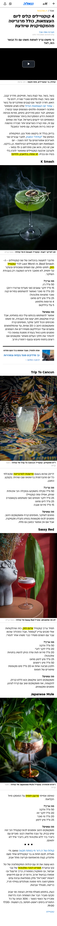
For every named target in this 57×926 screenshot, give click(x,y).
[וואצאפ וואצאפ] (10, 3)
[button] (45, 3)
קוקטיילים (50, 912)
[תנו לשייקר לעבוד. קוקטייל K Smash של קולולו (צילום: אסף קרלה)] (28, 210)
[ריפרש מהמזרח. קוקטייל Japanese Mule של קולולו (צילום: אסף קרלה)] (28, 744)
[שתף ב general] (5, 3)
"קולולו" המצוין (34, 137)
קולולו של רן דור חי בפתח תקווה (36, 851)
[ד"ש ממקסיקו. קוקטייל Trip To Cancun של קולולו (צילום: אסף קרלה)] (28, 422)
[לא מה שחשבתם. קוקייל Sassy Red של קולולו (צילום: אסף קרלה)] (28, 578)
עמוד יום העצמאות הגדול (38, 106)
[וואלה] (28, 3)
